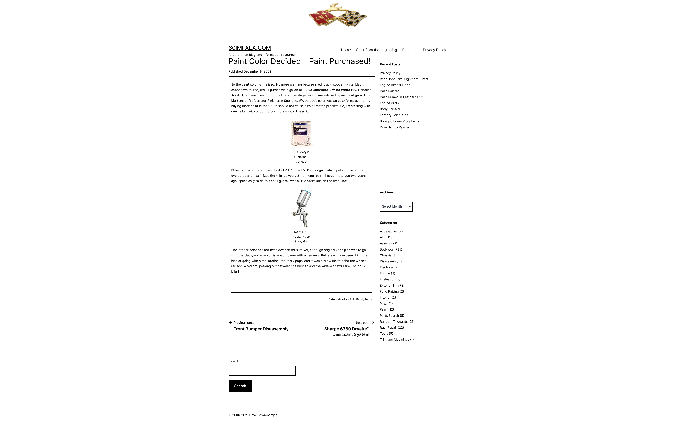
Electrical (386, 267)
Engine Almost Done (395, 85)
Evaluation (387, 279)
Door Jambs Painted (395, 127)
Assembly (387, 243)
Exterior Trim (389, 285)
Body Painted (390, 109)
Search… (235, 361)
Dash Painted (390, 91)
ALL (352, 299)
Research (410, 50)
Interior (385, 297)
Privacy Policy (434, 50)
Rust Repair (388, 327)
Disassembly (389, 261)
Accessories (389, 231)
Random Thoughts (394, 321)
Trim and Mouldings (394, 339)
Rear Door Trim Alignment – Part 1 (405, 79)
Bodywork (387, 249)
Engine (385, 273)
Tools (368, 299)
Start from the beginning (376, 50)
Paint (359, 299)
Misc (383, 303)
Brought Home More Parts (399, 121)
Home (346, 50)
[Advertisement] (413, 160)
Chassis (385, 255)
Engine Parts (389, 103)
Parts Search (389, 315)
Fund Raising (389, 291)
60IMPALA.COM (250, 47)
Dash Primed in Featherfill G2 (401, 97)
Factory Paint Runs (394, 115)
